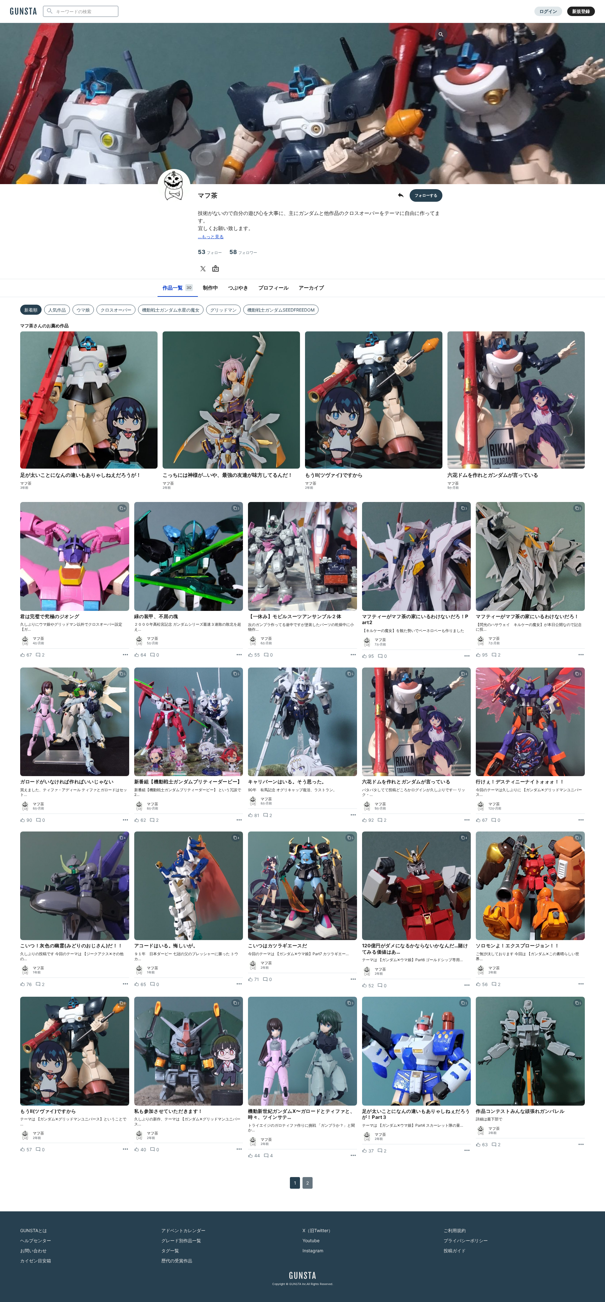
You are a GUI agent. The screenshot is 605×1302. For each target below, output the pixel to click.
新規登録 (581, 11)
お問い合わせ (33, 1250)
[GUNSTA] (23, 12)
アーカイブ (311, 288)
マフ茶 (26, 483)
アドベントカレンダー (183, 1230)
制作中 (210, 288)
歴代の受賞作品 (176, 1260)
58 (243, 252)
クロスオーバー (116, 310)
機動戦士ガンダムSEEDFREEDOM (280, 310)
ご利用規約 (455, 1230)
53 (210, 252)
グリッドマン (223, 310)
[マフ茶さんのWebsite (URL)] (216, 269)
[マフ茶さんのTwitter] (204, 269)
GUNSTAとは (33, 1230)
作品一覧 (177, 288)
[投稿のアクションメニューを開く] (125, 655)
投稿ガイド (455, 1250)
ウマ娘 (83, 310)
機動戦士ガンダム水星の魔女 (170, 310)
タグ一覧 (170, 1250)
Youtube (311, 1240)
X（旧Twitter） (317, 1230)
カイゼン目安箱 (35, 1260)
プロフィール (273, 288)
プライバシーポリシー (466, 1240)
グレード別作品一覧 (181, 1240)
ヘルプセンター (35, 1240)
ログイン (548, 11)
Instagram (312, 1250)
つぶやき (238, 288)
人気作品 (57, 310)
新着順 (30, 310)
